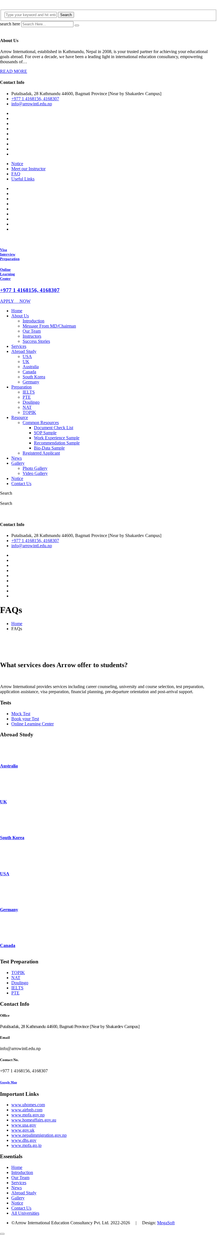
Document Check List (53, 427)
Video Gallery (35, 473)
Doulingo (31, 402)
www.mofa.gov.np (28, 1114)
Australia (31, 366)
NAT (27, 407)
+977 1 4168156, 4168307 (35, 98)
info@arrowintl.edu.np (31, 103)
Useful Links (22, 178)
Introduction (33, 320)
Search (66, 15)
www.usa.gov (23, 1125)
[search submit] (77, 25)
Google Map (8, 1082)
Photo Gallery (35, 468)
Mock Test (20, 713)
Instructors (32, 336)
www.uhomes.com (28, 1104)
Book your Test (25, 718)
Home (16, 310)
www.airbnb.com (26, 1109)
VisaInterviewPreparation (9, 254)
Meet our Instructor (28, 168)
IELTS (29, 392)
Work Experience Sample (56, 437)
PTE (27, 397)
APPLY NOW (15, 301)
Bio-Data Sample (49, 448)
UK (26, 361)
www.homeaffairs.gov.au (33, 1120)
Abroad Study (23, 351)
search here (10, 23)
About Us (20, 315)
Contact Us (21, 483)
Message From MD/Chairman (49, 326)
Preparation (21, 387)
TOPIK (29, 412)
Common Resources (41, 422)
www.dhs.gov (23, 1140)
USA (27, 356)
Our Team (32, 331)
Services (18, 346)
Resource (19, 417)
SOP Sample (45, 432)
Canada (29, 371)
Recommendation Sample (57, 442)
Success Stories (36, 341)
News (16, 458)
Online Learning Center (32, 723)
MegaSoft (166, 1222)
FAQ (15, 173)
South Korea (34, 376)
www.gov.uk (22, 1130)
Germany (31, 381)
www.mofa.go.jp (26, 1145)
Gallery (18, 463)
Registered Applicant (41, 453)
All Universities (25, 1213)
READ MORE (13, 71)
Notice (17, 163)
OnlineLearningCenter (7, 274)
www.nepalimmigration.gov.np (39, 1135)
